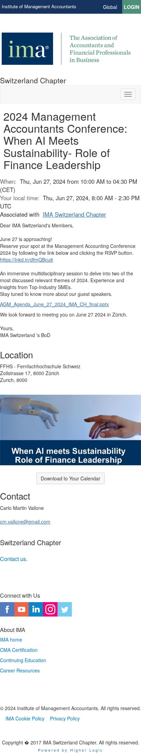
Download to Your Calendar (70, 478)
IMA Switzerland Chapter (74, 214)
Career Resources (20, 670)
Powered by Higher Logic (70, 750)
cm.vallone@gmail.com (25, 521)
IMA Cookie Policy (24, 718)
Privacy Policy (65, 718)
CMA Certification (19, 649)
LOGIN (131, 6)
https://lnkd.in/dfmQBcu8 (26, 259)
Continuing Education (23, 660)
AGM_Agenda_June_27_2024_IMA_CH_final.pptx (54, 304)
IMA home (11, 639)
